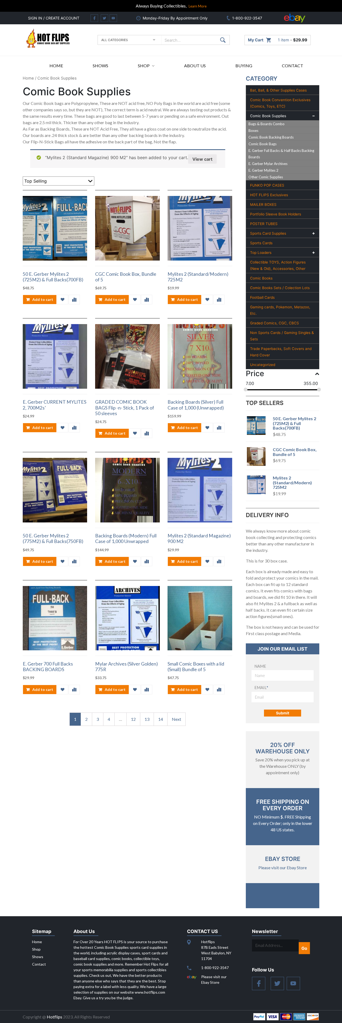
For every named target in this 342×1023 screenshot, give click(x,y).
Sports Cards (261, 243)
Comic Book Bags (262, 144)
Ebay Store (282, 858)
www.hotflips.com (150, 992)
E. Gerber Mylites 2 (263, 170)
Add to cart (42, 299)
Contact (292, 65)
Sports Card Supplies (268, 233)
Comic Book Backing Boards (271, 137)
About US (195, 65)
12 (133, 719)
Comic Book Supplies (268, 116)
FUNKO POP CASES (267, 185)
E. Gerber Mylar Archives (267, 164)
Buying (243, 65)
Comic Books (261, 278)
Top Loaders (260, 252)
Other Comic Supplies (265, 177)
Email (261, 687)
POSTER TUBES (264, 224)
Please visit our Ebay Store (282, 867)
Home (56, 65)
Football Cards (262, 297)
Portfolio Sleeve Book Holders (275, 214)
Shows (100, 65)
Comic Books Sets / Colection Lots (280, 288)
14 (160, 719)
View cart (202, 159)
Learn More (198, 6)
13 (147, 719)
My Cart (255, 39)
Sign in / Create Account (53, 18)
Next (176, 719)
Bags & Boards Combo (266, 124)
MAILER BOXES (263, 204)
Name (260, 666)
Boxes (253, 130)
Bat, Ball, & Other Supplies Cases (278, 90)
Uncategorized (262, 365)
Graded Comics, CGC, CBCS (274, 323)
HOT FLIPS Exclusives (269, 195)
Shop (144, 65)
